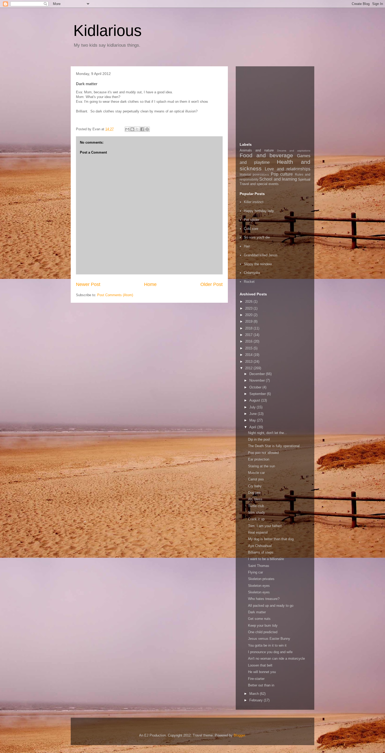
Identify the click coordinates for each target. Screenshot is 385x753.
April (253, 427)
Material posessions (254, 174)
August (255, 400)
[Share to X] (137, 129)
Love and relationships (287, 169)
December (257, 374)
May (253, 420)
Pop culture (282, 174)
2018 (249, 328)
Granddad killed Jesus (261, 255)
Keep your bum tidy (263, 625)
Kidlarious (107, 30)
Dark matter (257, 612)
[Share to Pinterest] (147, 129)
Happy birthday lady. (259, 211)
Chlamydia (252, 273)
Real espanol (258, 532)
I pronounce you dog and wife (270, 652)
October (255, 387)
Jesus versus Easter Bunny (269, 639)
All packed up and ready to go (270, 606)
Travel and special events (259, 184)
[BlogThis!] (132, 129)
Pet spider (251, 220)
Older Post (211, 284)
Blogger (239, 735)
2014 (249, 355)
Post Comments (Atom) (115, 295)
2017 (249, 335)
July (253, 407)
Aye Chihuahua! (260, 546)
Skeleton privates (261, 579)
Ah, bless (255, 499)
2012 (249, 368)
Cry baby (255, 486)
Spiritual (304, 179)
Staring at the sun (261, 466)
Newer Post (88, 284)
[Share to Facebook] (142, 129)
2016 (249, 341)
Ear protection (258, 459)
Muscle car (256, 473)
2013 (249, 362)
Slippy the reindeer (258, 264)
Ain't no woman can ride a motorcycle (276, 658)
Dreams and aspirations (293, 150)
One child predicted (262, 632)
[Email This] (127, 129)
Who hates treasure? (263, 599)
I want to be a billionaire (266, 559)
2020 (249, 315)
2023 (249, 308)
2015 (249, 348)
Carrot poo (256, 479)
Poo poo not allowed (263, 453)
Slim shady (256, 512)
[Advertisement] (279, 103)
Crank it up (256, 519)
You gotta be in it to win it (267, 645)
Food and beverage (266, 155)
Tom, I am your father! (265, 526)
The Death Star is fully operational (274, 446)
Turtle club (256, 506)
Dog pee (254, 493)
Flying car (255, 572)
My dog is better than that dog (271, 539)
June (253, 414)
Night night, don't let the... (267, 433)
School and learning (278, 179)
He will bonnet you (262, 672)
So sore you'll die (257, 237)
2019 (249, 321)
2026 (249, 302)
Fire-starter (256, 679)
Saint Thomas (258, 566)
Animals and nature (257, 150)
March (254, 694)
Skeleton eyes (259, 586)
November (257, 380)
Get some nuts (259, 619)
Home (150, 284)
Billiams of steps (260, 552)
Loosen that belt (260, 665)
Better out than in (261, 685)
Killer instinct (253, 202)
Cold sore (251, 229)
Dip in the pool (259, 439)
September (258, 394)
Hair (247, 246)
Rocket (249, 282)
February (256, 700)
